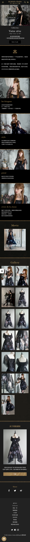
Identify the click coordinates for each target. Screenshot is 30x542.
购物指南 (15, 510)
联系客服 (15, 522)
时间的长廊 (15, 515)
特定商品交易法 (15, 524)
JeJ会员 (15, 512)
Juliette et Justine (12, 535)
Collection (15, 505)
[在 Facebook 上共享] (9, 491)
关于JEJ (15, 503)
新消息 (15, 519)
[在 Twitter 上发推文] (15, 491)
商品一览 (15, 508)
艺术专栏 (15, 517)
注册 (15, 474)
